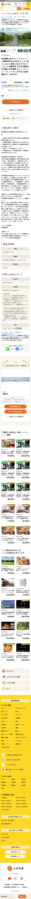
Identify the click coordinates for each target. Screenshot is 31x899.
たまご (3, 721)
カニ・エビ (18, 714)
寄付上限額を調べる (6, 823)
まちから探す (4, 332)
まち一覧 (22, 13)
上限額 (16, 5)
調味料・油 (4, 731)
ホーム (2, 16)
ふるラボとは (4, 834)
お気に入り (20, 5)
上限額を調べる (26, 90)
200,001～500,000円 (6, 806)
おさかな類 (4, 718)
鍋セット (17, 731)
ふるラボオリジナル (20, 708)
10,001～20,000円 (20, 797)
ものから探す (9, 16)
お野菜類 (17, 718)
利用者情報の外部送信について (12, 887)
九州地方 (23, 785)
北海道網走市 (18, 332)
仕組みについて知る (14, 90)
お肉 (16, 711)
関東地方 (3, 782)
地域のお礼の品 (19, 734)
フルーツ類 (4, 714)
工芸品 (3, 744)
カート (24, 5)
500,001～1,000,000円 (21, 806)
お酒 (16, 721)
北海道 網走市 (5, 55)
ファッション (18, 740)
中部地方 (13, 782)
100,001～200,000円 (21, 803)
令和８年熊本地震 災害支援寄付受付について (15, 0)
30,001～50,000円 (20, 800)
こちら (23, 86)
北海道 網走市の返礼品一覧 (7, 334)
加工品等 (3, 727)
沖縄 (2, 788)
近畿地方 (23, 782)
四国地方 (13, 785)
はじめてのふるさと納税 (7, 820)
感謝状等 (17, 744)
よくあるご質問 (5, 837)
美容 (2, 740)
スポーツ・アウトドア (21, 737)
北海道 (10, 332)
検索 (19, 8)
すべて (3, 708)
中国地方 (3, 785)
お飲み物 (3, 724)
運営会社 (24, 887)
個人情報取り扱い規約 (18, 884)
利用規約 (7, 884)
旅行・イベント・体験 (19, 16)
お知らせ (3, 840)
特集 (27, 13)
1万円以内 (3, 797)
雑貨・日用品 (4, 737)
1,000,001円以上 (5, 809)
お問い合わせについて (15, 113)
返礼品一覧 (15, 13)
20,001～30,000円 (5, 800)
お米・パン (4, 711)
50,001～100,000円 (6, 803)
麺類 (16, 727)
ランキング (8, 13)
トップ (3, 13)
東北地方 (23, 779)
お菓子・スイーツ (19, 724)
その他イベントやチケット (7, 18)
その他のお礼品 (5, 747)
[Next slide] (29, 13)
